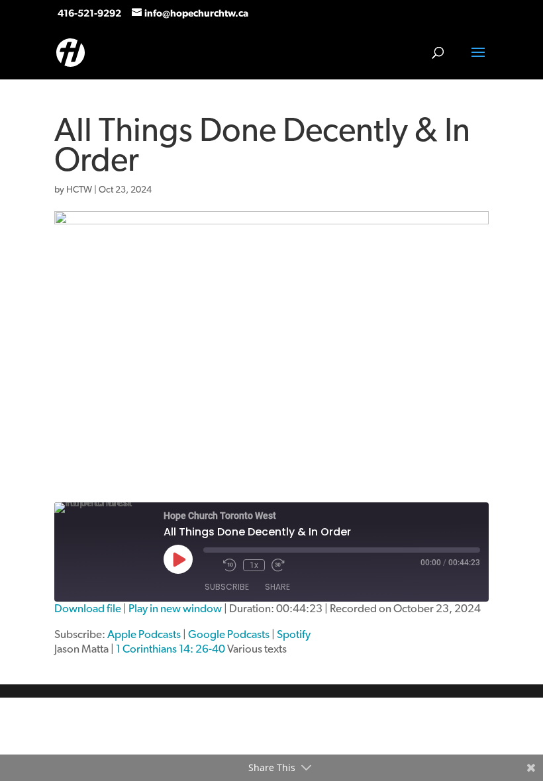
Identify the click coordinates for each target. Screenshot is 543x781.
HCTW (79, 190)
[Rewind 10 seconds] (229, 565)
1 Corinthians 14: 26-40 (170, 649)
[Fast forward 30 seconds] (278, 565)
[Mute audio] (210, 565)
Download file (87, 608)
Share (277, 586)
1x (254, 565)
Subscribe (227, 586)
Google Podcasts (229, 634)
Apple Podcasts (144, 634)
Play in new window (175, 608)
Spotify (294, 634)
